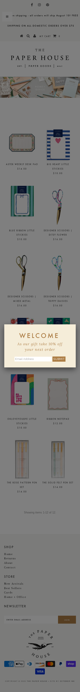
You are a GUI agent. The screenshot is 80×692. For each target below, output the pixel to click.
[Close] (76, 324)
